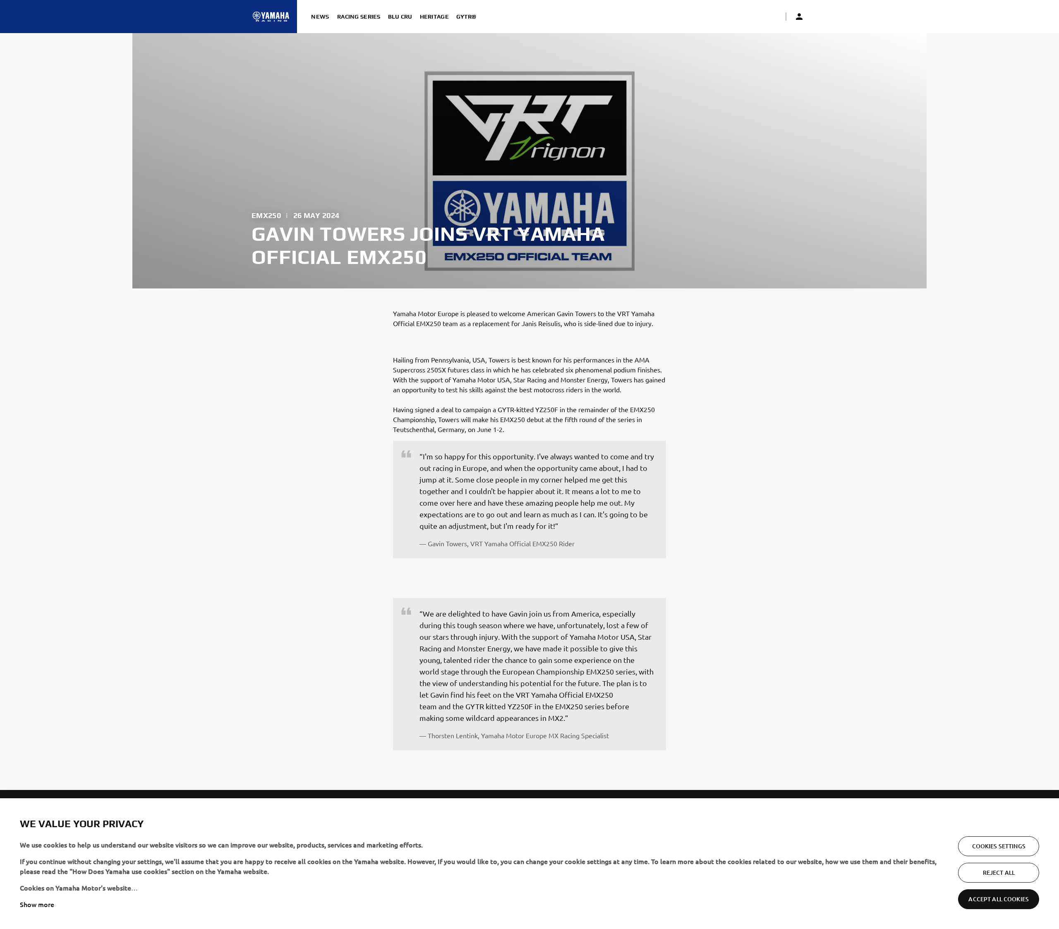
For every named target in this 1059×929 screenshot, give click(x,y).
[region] (529, 863)
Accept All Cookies (998, 899)
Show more (37, 904)
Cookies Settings (998, 846)
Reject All (999, 872)
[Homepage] (271, 16)
